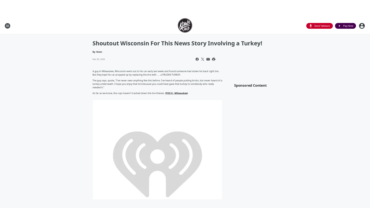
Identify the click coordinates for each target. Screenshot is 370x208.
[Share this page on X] (203, 59)
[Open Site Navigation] (7, 26)
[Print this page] (214, 59)
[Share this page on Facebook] (197, 59)
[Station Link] (185, 25)
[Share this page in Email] (208, 59)
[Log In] (362, 26)
